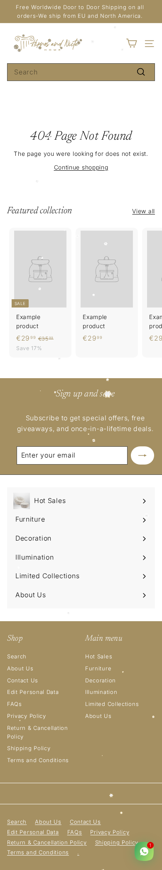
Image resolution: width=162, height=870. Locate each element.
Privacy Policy (26, 716)
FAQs (14, 704)
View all (143, 211)
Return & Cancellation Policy (37, 732)
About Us (20, 668)
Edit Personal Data (33, 692)
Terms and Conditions (38, 760)
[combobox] (81, 72)
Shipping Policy (29, 748)
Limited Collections (112, 704)
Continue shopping (81, 167)
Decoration (100, 680)
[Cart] (131, 43)
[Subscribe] (142, 455)
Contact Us (22, 680)
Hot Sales (98, 656)
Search (17, 656)
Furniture (98, 668)
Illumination (101, 692)
